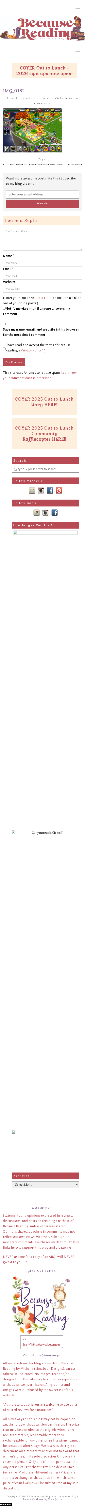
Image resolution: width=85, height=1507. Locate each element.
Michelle (61, 98)
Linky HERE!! (44, 404)
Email (8, 269)
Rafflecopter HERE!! (44, 439)
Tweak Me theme (33, 1499)
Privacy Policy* (32, 350)
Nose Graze (55, 1499)
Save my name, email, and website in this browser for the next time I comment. (41, 332)
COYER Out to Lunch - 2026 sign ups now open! (44, 70)
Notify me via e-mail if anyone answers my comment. (36, 311)
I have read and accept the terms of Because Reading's (38, 347)
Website (9, 282)
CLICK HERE (44, 298)
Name (8, 256)
